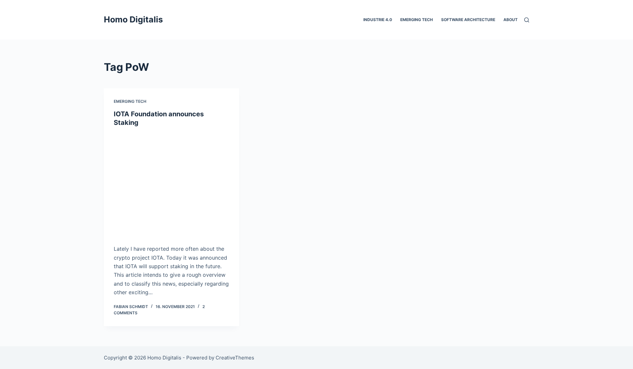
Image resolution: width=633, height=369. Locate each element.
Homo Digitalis (133, 19)
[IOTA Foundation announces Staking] (171, 184)
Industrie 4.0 (377, 19)
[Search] (526, 19)
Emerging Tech (416, 19)
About (510, 19)
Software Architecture (468, 19)
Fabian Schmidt (131, 306)
